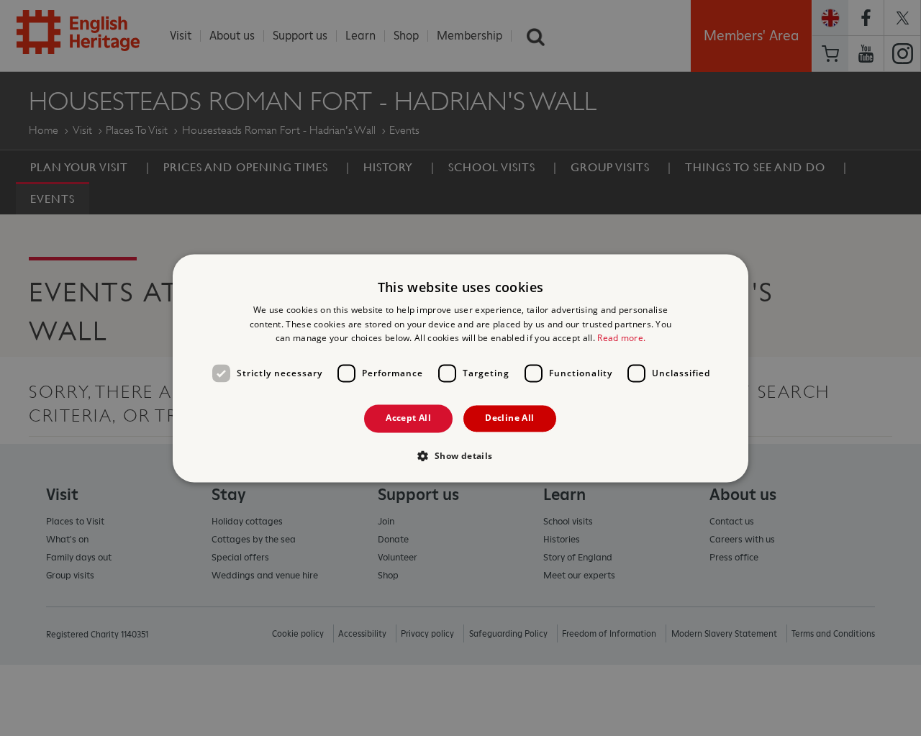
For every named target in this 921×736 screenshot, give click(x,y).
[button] (460, 455)
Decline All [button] (509, 418)
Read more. (621, 338)
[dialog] (460, 368)
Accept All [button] (408, 418)
